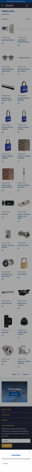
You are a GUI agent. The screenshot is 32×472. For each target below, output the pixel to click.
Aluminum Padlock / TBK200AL (24, 99)
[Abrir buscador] (24, 5)
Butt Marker (5, 332)
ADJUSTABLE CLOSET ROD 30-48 (23, 41)
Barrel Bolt (5, 214)
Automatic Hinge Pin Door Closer (24, 186)
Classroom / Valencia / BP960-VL (24, 362)
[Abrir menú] (2, 5)
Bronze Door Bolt (7, 303)
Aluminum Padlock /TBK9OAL (7, 157)
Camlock (4, 361)
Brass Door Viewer (23, 245)
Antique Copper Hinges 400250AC (7, 186)
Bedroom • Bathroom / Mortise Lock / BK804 (24, 216)
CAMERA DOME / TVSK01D (23, 333)
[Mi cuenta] (27, 5)
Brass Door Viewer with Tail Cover (7, 275)
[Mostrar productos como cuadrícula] (27, 19)
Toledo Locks (6, 37)
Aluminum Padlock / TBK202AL (8, 128)
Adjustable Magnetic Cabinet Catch (8, 70)
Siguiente (26, 374)
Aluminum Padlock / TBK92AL (24, 128)
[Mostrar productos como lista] (29, 19)
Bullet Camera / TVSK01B (22, 304)
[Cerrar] (29, 452)
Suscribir (16, 468)
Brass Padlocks (22, 274)
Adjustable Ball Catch (8, 40)
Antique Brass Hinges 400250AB (24, 157)
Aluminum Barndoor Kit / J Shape (24, 70)
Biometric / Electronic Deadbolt (8, 246)
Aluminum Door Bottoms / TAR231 (7, 99)
